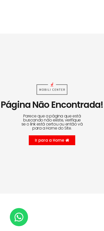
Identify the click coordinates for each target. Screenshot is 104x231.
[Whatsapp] (19, 217)
